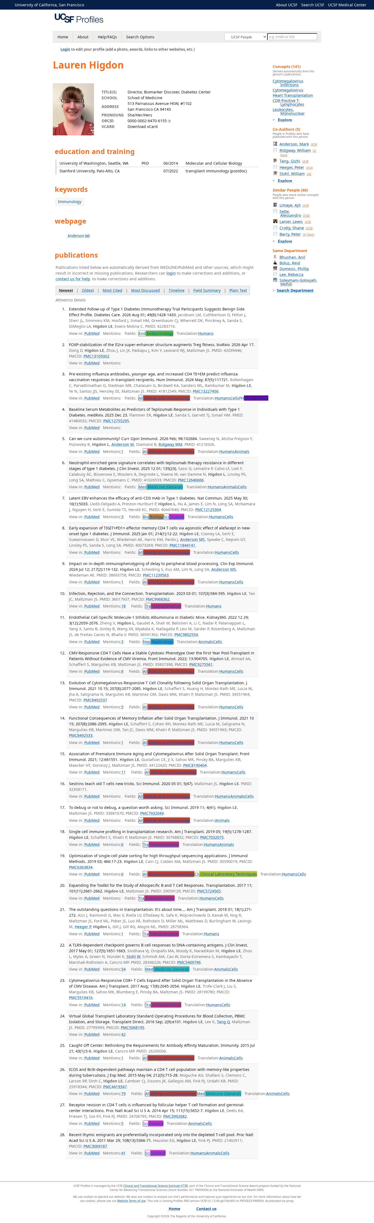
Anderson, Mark (298, 144)
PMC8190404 (195, 765)
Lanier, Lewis (295, 221)
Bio (153, 516)
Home (62, 36)
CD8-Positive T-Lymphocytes (288, 102)
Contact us (206, 1208)
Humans (206, 333)
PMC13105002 (96, 356)
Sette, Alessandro (295, 213)
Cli (226, 874)
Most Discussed (145, 290)
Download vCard (143, 126)
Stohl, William (296, 173)
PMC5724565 (209, 891)
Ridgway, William (298, 152)
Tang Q (223, 1021)
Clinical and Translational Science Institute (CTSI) (155, 1186)
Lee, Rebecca (291, 274)
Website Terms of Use (131, 1201)
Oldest (88, 290)
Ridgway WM (170, 444)
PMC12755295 (116, 420)
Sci (174, 516)
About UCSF (286, 4)
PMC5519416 (81, 997)
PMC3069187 (95, 1146)
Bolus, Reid (290, 263)
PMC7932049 (152, 813)
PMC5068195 (132, 1027)
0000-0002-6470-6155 (147, 120)
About (82, 36)
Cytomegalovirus (288, 90)
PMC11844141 (182, 545)
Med (161, 486)
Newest (66, 290)
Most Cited (112, 290)
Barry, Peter (297, 234)
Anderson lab (79, 235)
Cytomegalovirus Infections (288, 82)
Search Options (140, 36)
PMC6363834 (81, 867)
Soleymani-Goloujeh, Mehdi (298, 282)
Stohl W (133, 956)
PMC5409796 (189, 962)
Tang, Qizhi (294, 161)
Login (65, 49)
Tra (163, 606)
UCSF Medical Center (347, 4)
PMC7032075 (212, 837)
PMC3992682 (175, 1116)
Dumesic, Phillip (294, 268)
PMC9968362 (157, 599)
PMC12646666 (191, 480)
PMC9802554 (186, 634)
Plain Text (238, 290)
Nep (158, 641)
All (164, 398)
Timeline (177, 290)
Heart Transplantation (293, 95)
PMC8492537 (95, 700)
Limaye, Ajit (294, 205)
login (171, 273)
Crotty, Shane (296, 227)
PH (253, 398)
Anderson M (122, 444)
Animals (242, 451)
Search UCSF (312, 4)
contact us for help (73, 278)
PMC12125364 (208, 509)
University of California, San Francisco (49, 4)
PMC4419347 (115, 1086)
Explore (285, 120)
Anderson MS (192, 539)
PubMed (92, 333)
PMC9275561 (201, 664)
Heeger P (83, 926)
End (156, 333)
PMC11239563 (156, 575)
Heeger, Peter (296, 167)
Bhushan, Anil (292, 257)
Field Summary (207, 290)
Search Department (295, 290)
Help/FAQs (107, 36)
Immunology (69, 201)
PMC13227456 (205, 391)
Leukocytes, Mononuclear (289, 111)
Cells (234, 398)
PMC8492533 (81, 735)
